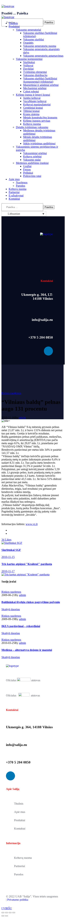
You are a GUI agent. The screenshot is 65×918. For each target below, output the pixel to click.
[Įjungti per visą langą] (10, 912)
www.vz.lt (32, 524)
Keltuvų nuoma (23, 857)
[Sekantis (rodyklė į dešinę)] (6, 915)
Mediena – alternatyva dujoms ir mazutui (26, 649)
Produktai (19, 820)
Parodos (18, 874)
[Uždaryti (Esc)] (2, 912)
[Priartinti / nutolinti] (13, 912)
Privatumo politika (17, 899)
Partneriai (19, 866)
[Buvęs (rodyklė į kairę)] (2, 915)
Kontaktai (19, 828)
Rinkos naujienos (11, 393)
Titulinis (18, 803)
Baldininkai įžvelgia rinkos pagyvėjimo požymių (30, 602)
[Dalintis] (6, 912)
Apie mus (19, 811)
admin (22, 417)
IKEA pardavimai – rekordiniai (20, 626)
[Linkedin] (48, 351)
